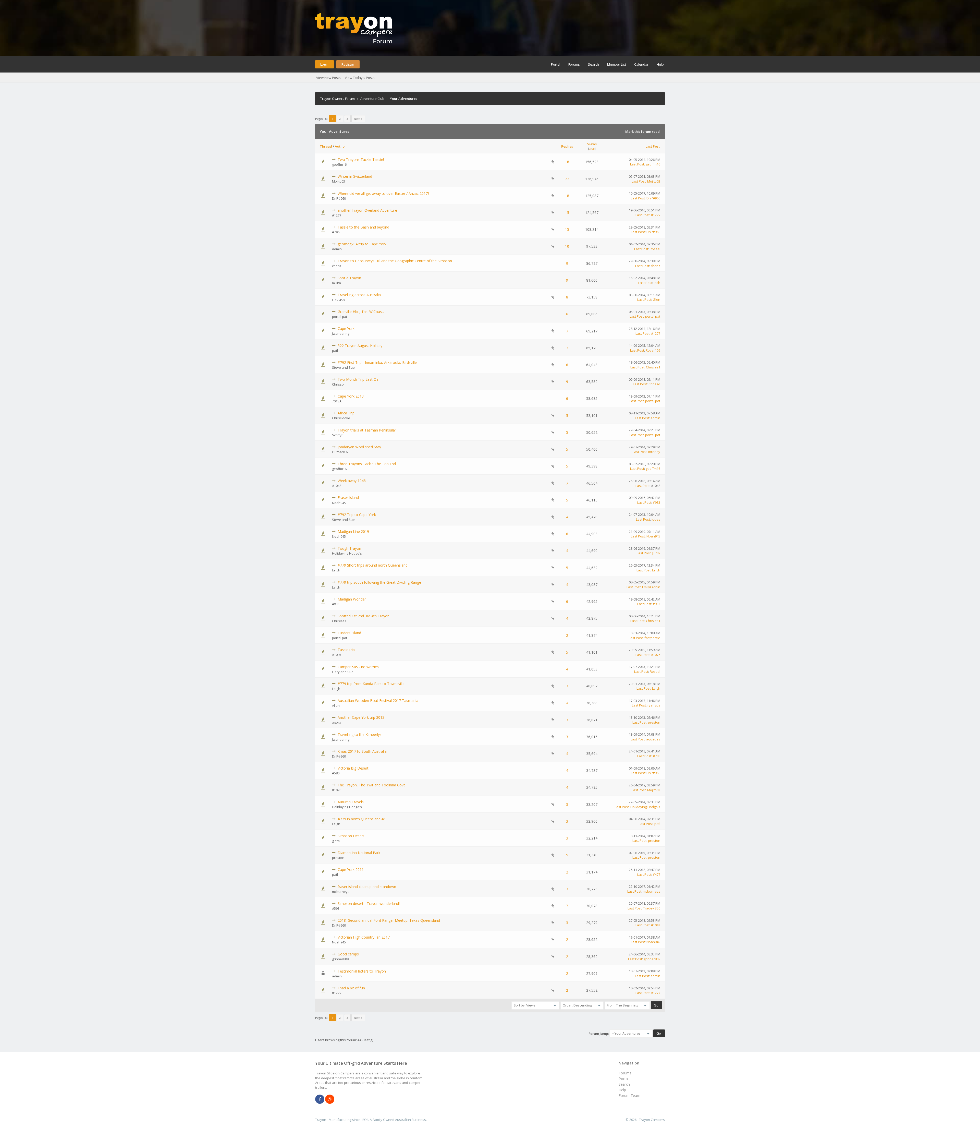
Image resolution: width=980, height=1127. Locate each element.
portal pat (339, 316)
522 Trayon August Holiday (360, 345)
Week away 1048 (352, 480)
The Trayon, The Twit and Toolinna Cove (372, 785)
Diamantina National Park (359, 852)
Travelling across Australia (359, 294)
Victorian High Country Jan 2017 (364, 937)
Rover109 (653, 350)
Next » (358, 119)
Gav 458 (338, 299)
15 (567, 212)
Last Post (652, 146)
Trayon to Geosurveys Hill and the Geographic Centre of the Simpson (395, 260)
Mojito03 (338, 181)
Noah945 (339, 502)
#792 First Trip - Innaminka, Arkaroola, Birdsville (377, 362)
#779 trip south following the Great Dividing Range (379, 582)
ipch (657, 282)
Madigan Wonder (352, 599)
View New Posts (328, 77)
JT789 (656, 553)
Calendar (641, 64)
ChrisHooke (341, 418)
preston (654, 722)
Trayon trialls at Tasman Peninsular (367, 430)
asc (592, 148)
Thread (326, 146)
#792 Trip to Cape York (357, 514)
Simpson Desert (351, 835)
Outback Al (340, 452)
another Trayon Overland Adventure (367, 210)
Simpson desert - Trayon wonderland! (369, 903)
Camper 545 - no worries (358, 666)
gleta (336, 840)
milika (336, 283)
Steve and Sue (343, 367)
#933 (656, 502)
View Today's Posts (360, 77)
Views (592, 144)
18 (567, 161)
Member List (616, 64)
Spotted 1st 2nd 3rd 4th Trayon (363, 616)
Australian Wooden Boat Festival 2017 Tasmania (378, 700)
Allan (336, 705)
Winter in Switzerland (355, 176)
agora (336, 722)
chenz (336, 265)
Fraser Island (348, 497)
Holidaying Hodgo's (347, 553)
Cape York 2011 (351, 869)
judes (656, 519)
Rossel (655, 249)
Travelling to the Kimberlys (360, 734)
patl (335, 350)
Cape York (346, 328)
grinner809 (340, 959)
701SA (336, 401)
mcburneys (340, 891)
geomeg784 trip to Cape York (362, 244)
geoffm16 (339, 164)
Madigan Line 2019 (353, 531)
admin (337, 249)
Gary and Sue (342, 671)
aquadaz (653, 739)
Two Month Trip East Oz (358, 379)
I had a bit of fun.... (353, 988)
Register (347, 64)
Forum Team (629, 1095)
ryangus (653, 705)
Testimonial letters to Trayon (362, 971)
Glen (656, 299)
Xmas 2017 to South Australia (362, 751)
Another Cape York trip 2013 (361, 717)
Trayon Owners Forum (337, 98)
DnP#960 (339, 198)
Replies (567, 146)
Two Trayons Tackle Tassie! (361, 159)
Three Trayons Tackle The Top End (367, 463)
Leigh (336, 570)
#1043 (655, 925)
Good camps (348, 954)
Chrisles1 (653, 367)
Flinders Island (349, 632)
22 (567, 178)
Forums (574, 64)
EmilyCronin (651, 587)
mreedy (654, 451)
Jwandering (340, 333)
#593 (335, 908)
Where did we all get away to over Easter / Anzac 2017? (383, 193)
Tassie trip (346, 649)
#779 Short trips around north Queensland (373, 565)
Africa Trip (346, 413)
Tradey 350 (651, 908)
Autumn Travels (351, 801)
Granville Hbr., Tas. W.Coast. (361, 311)
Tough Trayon (349, 548)
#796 (335, 232)
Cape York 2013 (351, 396)
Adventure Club (372, 98)
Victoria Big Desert (353, 768)
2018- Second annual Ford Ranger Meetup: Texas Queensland (389, 920)
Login (324, 64)
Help (660, 64)
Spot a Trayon (349, 277)
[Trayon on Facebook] (319, 1099)
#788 (656, 756)
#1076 (655, 654)
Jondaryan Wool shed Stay (359, 447)
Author (340, 146)
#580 (335, 773)
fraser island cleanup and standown (367, 886)
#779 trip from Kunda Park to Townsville (371, 683)
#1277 (336, 215)
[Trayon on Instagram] (329, 1099)
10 (567, 246)
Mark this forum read (642, 131)
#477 (656, 874)
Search (593, 64)
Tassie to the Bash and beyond (363, 227)
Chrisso (338, 384)
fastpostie (652, 638)
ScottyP (338, 435)
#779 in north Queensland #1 (362, 819)
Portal (555, 64)
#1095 (336, 654)
